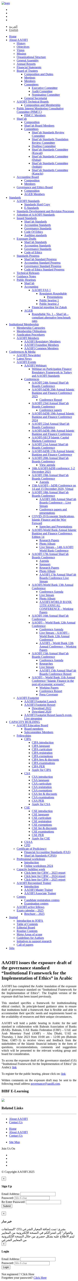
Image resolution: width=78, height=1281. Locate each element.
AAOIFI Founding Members (41, 345)
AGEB (28, 310)
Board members (33, 728)
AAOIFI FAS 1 (41, 290)
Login (6, 1267)
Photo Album (47, 543)
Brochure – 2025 (34, 913)
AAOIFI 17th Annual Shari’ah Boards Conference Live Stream (57, 578)
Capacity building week (31, 869)
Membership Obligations (31, 331)
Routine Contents (27, 931)
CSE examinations (43, 831)
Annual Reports (26, 63)
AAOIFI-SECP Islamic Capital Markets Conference (50, 439)
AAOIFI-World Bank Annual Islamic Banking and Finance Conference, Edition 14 (54, 533)
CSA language (40, 780)
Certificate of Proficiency (32, 848)
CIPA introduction (43, 742)
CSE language (40, 814)
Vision (20, 50)
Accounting (31, 286)
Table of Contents (27, 924)
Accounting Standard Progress (42, 262)
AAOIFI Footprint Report (39, 704)
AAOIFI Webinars (35, 365)
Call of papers (25, 944)
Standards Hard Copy (37, 204)
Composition (32, 122)
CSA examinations (43, 797)
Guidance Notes (26, 276)
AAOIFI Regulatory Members (42, 341)
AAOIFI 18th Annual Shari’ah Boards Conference (50, 494)
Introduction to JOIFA (30, 920)
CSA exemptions (42, 790)
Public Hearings (26, 279)
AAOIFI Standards (28, 201)
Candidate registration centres (41, 900)
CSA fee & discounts (44, 793)
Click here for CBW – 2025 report (44, 879)
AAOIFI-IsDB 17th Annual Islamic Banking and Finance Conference (53, 453)
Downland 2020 (41, 711)
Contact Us (16, 1122)
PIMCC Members (35, 115)
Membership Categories (31, 327)
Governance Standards (37, 228)
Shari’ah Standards (35, 221)
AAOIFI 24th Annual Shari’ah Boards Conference (50, 384)
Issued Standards (27, 218)
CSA (27, 773)
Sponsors (44, 564)
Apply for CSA (41, 804)
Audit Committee (42, 91)
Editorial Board (26, 927)
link (14, 1067)
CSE (27, 807)
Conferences (31, 379)
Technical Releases (28, 273)
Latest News (24, 358)
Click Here (27, 1274)
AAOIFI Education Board (32, 725)
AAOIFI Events (26, 362)
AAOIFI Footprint (28, 698)
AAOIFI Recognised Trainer (34, 883)
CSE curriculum (41, 817)
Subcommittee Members (38, 732)
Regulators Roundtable (53, 293)
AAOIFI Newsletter (29, 355)
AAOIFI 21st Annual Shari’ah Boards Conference (50, 446)
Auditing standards (35, 235)
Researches (46, 663)
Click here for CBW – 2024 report (44, 876)
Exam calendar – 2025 (30, 910)
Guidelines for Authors (30, 937)
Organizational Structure (31, 57)
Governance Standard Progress (42, 266)
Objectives (23, 46)
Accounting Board (28, 177)
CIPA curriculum (42, 749)
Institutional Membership (24, 324)
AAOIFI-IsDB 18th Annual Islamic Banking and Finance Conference (53, 432)
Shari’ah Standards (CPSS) (40, 855)
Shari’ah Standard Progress (40, 259)
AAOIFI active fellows (30, 907)
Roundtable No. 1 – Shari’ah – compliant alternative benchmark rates (51, 317)
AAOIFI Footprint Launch (40, 701)
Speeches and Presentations (55, 526)
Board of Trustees (27, 70)
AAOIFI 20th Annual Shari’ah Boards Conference (50, 459)
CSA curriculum (41, 783)
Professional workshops (31, 859)
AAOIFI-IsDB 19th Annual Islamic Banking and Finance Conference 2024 (53, 417)
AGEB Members (34, 194)
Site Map (14, 1142)
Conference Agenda (51, 591)
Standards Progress (28, 255)
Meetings (29, 77)
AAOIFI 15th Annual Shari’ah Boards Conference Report (57, 672)
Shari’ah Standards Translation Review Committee (50, 141)
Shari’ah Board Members (39, 125)
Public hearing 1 (49, 300)
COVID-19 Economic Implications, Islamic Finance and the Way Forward (53, 520)
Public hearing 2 (49, 303)
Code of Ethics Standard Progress (44, 269)
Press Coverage (48, 694)
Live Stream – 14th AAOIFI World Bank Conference (56, 548)
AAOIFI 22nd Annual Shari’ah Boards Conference (50, 425)
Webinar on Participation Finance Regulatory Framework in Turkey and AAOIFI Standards (52, 372)
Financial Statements (29, 67)
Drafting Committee (44, 146)
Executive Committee (45, 87)
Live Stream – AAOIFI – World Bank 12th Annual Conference (54, 636)
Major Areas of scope (29, 934)
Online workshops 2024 (38, 865)
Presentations (55, 297)
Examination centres (36, 903)
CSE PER (38, 835)
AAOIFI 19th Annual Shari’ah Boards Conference (50, 477)
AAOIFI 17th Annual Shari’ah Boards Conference (50, 555)
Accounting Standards (37, 225)
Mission (21, 53)
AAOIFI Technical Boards (33, 101)
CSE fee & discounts (44, 828)
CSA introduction (42, 776)
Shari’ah (22, 118)
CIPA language (41, 746)
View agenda (47, 464)
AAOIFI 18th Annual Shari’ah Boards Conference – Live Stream (57, 503)
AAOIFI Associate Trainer (40, 893)
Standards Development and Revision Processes (45, 211)
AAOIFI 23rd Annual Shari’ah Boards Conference (50, 405)
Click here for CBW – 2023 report (44, 872)
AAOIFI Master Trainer (38, 889)
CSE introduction (42, 811)
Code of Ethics (33, 252)
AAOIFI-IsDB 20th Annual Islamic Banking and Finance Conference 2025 (53, 393)
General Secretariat (35, 98)
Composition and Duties (38, 74)
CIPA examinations (43, 763)
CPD (27, 845)
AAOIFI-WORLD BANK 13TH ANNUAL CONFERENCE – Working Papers (56, 607)
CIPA (27, 739)
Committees (31, 84)
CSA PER (38, 800)
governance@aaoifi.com (45, 1083)
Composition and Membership (42, 105)
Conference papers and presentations (53, 511)
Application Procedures (31, 334)
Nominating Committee (46, 94)
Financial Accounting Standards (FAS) (47, 852)
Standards (15, 197)
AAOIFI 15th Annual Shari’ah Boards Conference (50, 655)
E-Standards (31, 207)
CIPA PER (38, 766)
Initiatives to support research (34, 941)
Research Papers (49, 540)
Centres (21, 896)
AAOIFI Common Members (41, 348)
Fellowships (24, 735)
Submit (7, 1206)
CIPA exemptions (42, 756)
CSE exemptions (42, 824)
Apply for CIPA (41, 769)
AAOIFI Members (28, 338)
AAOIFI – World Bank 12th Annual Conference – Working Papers (57, 646)
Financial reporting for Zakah (49, 307)
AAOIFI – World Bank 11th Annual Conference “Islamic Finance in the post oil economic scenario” (53, 681)
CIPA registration (42, 752)
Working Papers (48, 687)
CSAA (28, 841)
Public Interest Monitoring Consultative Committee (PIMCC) (40, 110)
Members (29, 81)
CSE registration (41, 821)
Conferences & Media (22, 351)
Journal (13, 917)
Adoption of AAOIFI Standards (36, 214)
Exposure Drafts (26, 238)
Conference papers (50, 410)
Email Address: (11, 1194)
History (21, 43)
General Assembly (28, 60)
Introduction (31, 862)
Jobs (11, 948)
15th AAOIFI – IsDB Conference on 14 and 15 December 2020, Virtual (54, 487)
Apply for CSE (41, 838)
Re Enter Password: (13, 1202)
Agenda (44, 482)
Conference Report (50, 399)
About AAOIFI (18, 40)
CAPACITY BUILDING (24, 722)
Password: (8, 1198)
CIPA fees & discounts (45, 759)
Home (12, 36)
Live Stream (46, 595)
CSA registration (42, 787)
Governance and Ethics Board (35, 187)
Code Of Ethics (33, 231)
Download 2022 (41, 708)
